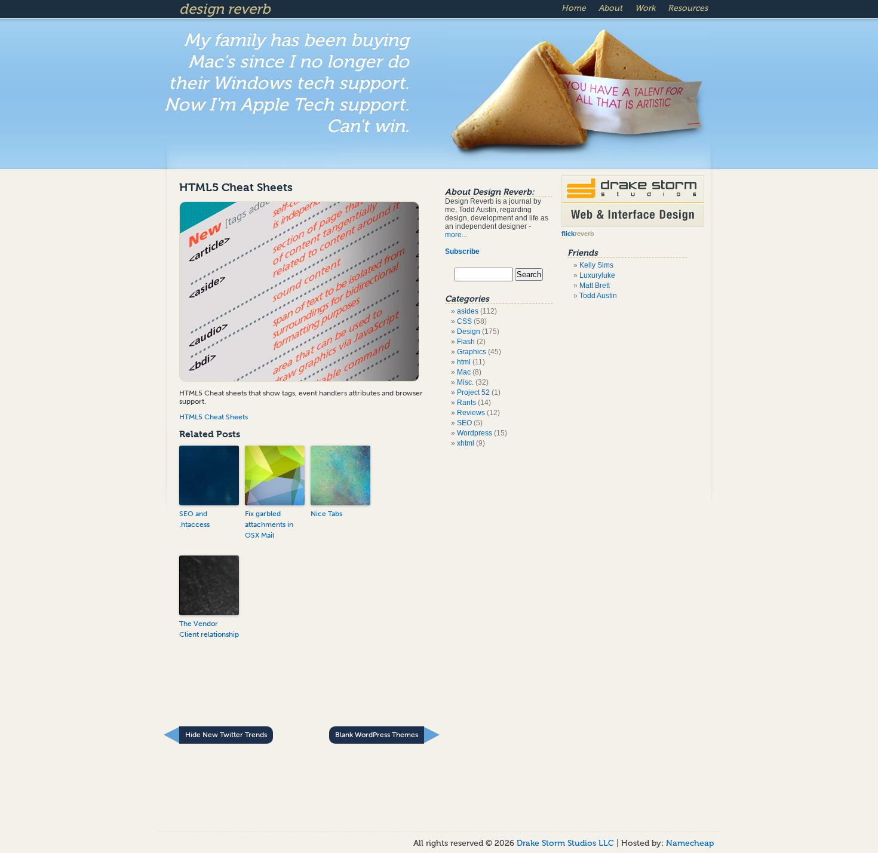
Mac (464, 372)
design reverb (224, 8)
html (464, 362)
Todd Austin (598, 296)
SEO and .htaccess (194, 519)
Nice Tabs (326, 514)
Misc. (465, 382)
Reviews (471, 413)
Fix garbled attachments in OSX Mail (269, 524)
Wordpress (474, 433)
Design (468, 331)
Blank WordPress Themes (376, 735)
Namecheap (690, 843)
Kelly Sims (596, 265)
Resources (688, 8)
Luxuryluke (597, 275)
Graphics (471, 352)
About (610, 8)
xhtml (465, 443)
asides (467, 311)
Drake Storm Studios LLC (566, 843)
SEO (464, 423)
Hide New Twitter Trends (226, 735)
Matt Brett (594, 285)
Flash (466, 341)
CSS (464, 321)
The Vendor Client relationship (209, 629)
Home (573, 8)
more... (456, 235)
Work (645, 8)
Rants (466, 402)
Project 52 (473, 392)
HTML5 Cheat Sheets (236, 187)
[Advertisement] (307, 690)
